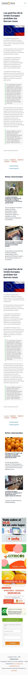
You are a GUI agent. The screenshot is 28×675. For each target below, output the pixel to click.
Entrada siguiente (14, 168)
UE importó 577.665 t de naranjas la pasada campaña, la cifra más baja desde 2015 (13, 455)
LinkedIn (7, 161)
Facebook (12, 159)
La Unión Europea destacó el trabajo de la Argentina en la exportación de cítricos (13, 494)
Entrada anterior (14, 166)
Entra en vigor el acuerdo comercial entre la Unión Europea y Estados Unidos (14, 244)
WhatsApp (14, 161)
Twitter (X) (20, 159)
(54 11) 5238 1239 (17, 663)
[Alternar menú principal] (25, 3)
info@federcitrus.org (14, 666)
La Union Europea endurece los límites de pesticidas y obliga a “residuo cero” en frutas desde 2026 (13, 200)
